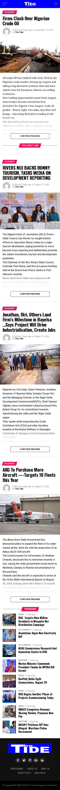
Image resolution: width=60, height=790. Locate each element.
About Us (45, 768)
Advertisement (17, 768)
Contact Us (32, 768)
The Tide (19, 32)
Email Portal (40, 772)
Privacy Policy (24, 772)
